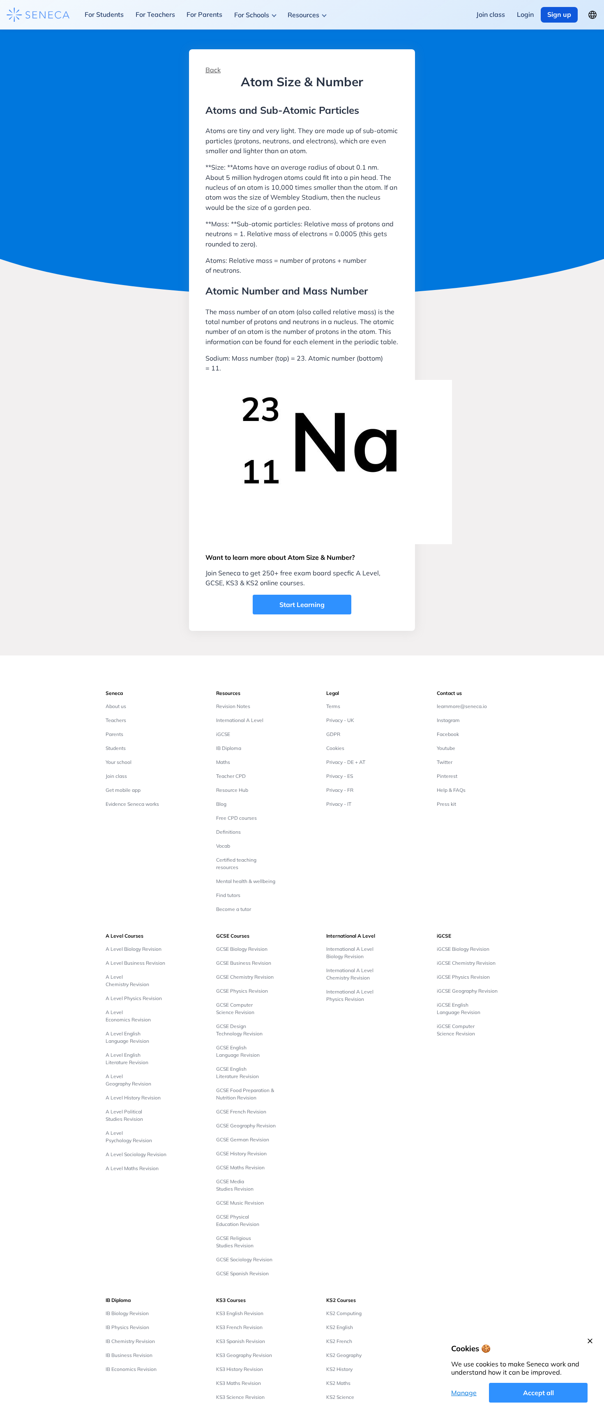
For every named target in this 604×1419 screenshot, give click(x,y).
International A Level (239, 720)
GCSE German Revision (242, 1139)
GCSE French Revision (241, 1112)
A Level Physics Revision (134, 998)
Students (116, 748)
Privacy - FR (339, 790)
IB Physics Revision (127, 1327)
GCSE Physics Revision (242, 991)
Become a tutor (233, 909)
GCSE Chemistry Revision (245, 977)
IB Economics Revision (131, 1369)
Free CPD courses (236, 818)
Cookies (335, 748)
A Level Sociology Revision (136, 1154)
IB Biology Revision (127, 1313)
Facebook (448, 734)
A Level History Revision (133, 1098)
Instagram (448, 720)
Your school (118, 762)
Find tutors (228, 895)
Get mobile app (123, 790)
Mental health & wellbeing (245, 881)
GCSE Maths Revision (240, 1167)
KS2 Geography (344, 1355)
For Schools (251, 15)
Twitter (444, 762)
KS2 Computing (344, 1313)
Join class (116, 776)
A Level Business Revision (135, 963)
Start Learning (302, 604)
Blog (221, 804)
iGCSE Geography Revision (467, 991)
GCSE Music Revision (240, 1203)
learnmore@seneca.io (462, 706)
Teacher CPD (231, 776)
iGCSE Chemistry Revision (466, 963)
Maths (223, 762)
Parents (114, 734)
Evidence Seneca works (132, 804)
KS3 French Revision (239, 1327)
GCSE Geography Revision (246, 1125)
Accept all (538, 1393)
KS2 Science (340, 1397)
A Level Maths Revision (132, 1168)
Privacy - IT (338, 804)
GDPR (333, 734)
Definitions (228, 832)
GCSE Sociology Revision (244, 1259)
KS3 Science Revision (240, 1397)
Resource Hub (232, 790)
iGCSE (223, 734)
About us (116, 706)
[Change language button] (592, 15)
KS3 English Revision (239, 1313)
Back (213, 70)
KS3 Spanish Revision (240, 1341)
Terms (333, 706)
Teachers (116, 720)
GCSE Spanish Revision (242, 1273)
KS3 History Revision (239, 1369)
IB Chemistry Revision (130, 1341)
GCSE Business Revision (243, 963)
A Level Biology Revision (133, 949)
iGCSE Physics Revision (463, 977)
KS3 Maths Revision (238, 1383)
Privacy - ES (339, 776)
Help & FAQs (451, 790)
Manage (464, 1393)
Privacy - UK (340, 720)
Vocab (223, 846)
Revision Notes (233, 706)
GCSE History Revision (241, 1153)
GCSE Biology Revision (241, 949)
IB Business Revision (129, 1355)
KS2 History (339, 1369)
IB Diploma (228, 748)
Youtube (446, 748)
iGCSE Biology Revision (463, 949)
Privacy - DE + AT (345, 762)
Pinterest (447, 776)
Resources (303, 15)
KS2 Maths (338, 1383)
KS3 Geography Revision (244, 1355)
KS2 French (339, 1341)
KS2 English (339, 1327)
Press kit (446, 804)
